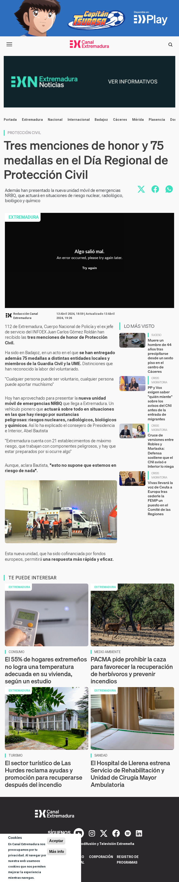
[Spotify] (128, 833)
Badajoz (101, 119)
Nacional (55, 119)
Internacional (79, 119)
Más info (56, 852)
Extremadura (32, 119)
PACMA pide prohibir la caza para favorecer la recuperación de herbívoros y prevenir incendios (132, 670)
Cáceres (120, 119)
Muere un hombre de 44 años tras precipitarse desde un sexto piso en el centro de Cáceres (160, 355)
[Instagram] (92, 833)
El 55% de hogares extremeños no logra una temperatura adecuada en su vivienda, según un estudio (46, 670)
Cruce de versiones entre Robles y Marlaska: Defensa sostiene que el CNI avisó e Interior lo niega (161, 450)
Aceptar (56, 841)
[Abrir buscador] (170, 44)
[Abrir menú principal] (9, 44)
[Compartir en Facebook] (155, 189)
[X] (104, 833)
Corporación (101, 857)
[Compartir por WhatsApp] (169, 189)
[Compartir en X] (141, 189)
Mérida (138, 119)
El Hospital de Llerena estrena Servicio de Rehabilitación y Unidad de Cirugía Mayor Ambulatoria (130, 774)
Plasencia (157, 119)
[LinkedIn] (139, 833)
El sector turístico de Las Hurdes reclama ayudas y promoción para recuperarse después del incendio (43, 774)
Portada (10, 119)
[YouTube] (79, 833)
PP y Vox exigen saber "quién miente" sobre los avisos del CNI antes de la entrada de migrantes (160, 403)
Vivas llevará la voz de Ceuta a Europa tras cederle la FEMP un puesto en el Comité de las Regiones (160, 498)
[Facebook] (116, 833)
